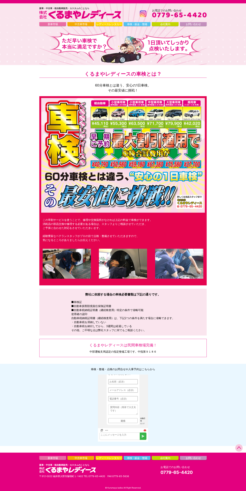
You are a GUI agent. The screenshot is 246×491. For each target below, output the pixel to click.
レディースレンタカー (108, 24)
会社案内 (165, 24)
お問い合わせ (193, 24)
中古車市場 (81, 24)
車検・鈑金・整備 (137, 24)
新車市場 (53, 24)
